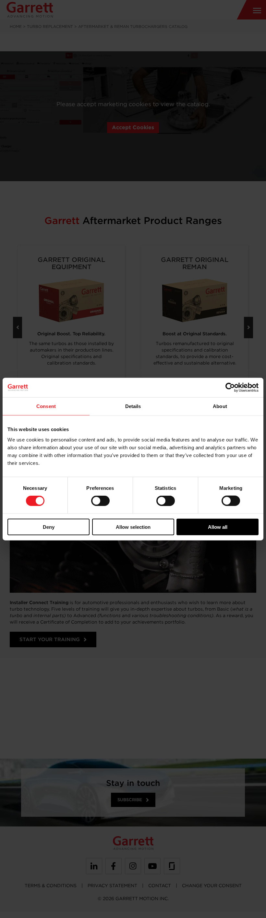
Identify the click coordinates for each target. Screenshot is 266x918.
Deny (48, 526)
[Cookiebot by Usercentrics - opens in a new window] (230, 387)
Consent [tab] (46, 406)
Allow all (217, 526)
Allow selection (133, 526)
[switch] (100, 501)
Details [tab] (133, 406)
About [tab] (220, 406)
